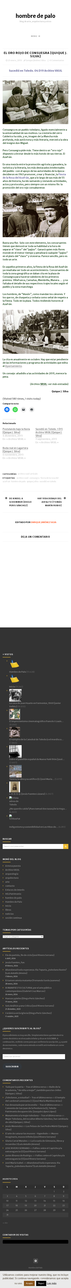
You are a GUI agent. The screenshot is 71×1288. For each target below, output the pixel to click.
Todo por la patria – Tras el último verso (25, 1086)
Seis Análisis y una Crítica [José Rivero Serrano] (29, 1005)
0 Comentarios (57, 60)
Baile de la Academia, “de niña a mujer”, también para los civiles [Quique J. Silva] (33, 1090)
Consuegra (34, 478)
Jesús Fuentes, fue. (15, 962)
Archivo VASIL (24, 474)
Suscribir (12, 1066)
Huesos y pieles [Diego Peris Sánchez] (25, 998)
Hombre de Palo (13, 901)
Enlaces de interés (14, 889)
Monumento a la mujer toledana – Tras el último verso (33, 1115)
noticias (9, 913)
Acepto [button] (29, 1283)
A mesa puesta (13, 865)
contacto (10, 885)
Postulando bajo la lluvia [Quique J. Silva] (16, 431)
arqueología (11, 873)
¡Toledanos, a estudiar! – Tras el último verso (28, 1097)
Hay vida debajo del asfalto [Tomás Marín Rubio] (49, 502)
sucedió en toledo (47, 481)
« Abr (5, 1223)
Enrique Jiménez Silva (36, 60)
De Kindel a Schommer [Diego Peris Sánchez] (20, 502)
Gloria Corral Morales (16, 1140)
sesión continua (13, 917)
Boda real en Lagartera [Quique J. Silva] (15, 450)
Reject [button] (41, 1283)
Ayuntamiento (13, 366)
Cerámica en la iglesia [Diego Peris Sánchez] (28, 1013)
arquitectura (11, 877)
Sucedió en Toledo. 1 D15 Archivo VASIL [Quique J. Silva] (49, 432)
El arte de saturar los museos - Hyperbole (26, 1133)
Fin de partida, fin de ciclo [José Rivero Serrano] (29, 955)
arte (7, 881)
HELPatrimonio (13, 893)
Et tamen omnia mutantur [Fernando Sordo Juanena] (32, 980)
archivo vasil (22, 478)
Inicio (8, 905)
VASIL (43, 384)
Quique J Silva (32, 481)
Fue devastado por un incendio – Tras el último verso (32, 1104)
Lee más (51, 1283)
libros (8, 909)
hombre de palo (35, 16)
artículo (34, 474)
